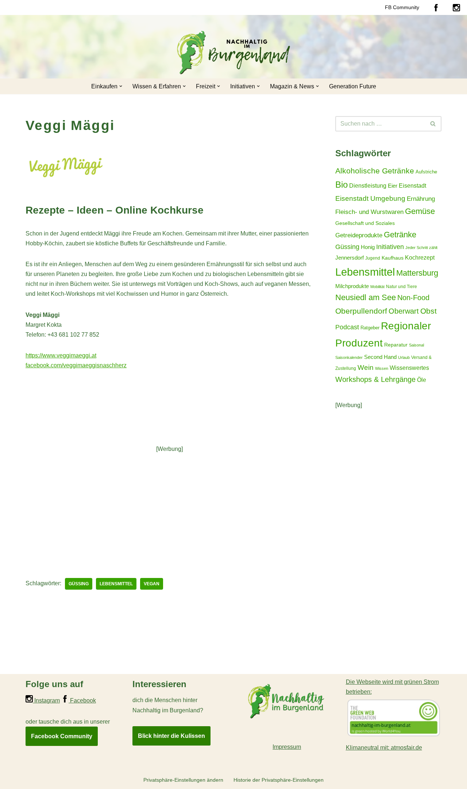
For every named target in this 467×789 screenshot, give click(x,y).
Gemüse (420, 211)
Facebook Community (61, 736)
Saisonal (416, 345)
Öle (421, 379)
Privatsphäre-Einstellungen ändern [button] (183, 780)
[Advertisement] (169, 505)
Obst (428, 311)
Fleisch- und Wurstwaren (369, 211)
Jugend (372, 258)
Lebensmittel (116, 583)
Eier (392, 186)
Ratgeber (369, 327)
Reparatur (396, 345)
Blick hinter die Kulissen (171, 736)
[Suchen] (433, 123)
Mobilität (377, 286)
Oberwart (404, 311)
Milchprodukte (352, 286)
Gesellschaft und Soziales (365, 223)
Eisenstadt (412, 186)
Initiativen (390, 246)
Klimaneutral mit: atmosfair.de (384, 747)
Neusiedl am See (365, 297)
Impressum (287, 747)
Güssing (79, 583)
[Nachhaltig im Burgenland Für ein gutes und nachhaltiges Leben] (233, 53)
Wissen (381, 368)
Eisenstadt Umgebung (370, 198)
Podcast (347, 327)
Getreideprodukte (358, 235)
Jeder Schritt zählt (421, 247)
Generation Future (352, 86)
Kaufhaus (393, 258)
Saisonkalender (349, 357)
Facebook (82, 700)
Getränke (400, 234)
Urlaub (404, 357)
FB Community (402, 7)
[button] (120, 86)
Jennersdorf (349, 257)
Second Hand (380, 357)
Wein (366, 367)
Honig (368, 247)
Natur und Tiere (401, 286)
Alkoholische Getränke (374, 170)
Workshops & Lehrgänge (375, 379)
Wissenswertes (409, 368)
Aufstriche (426, 172)
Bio (341, 184)
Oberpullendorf (361, 311)
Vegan (151, 583)
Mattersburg (417, 272)
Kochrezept (420, 257)
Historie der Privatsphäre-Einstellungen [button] (279, 780)
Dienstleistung (367, 185)
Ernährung (421, 198)
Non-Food (413, 298)
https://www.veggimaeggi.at (61, 355)
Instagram (46, 700)
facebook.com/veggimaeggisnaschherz (76, 365)
